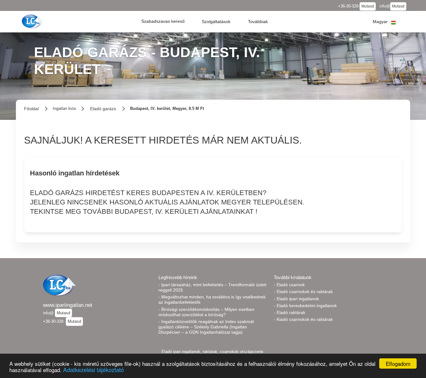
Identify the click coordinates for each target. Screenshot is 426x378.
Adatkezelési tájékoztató (93, 369)
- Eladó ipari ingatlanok (296, 298)
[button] (163, 21)
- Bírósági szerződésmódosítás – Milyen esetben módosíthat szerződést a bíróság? (206, 312)
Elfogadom (398, 363)
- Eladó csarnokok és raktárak (303, 291)
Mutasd (367, 6)
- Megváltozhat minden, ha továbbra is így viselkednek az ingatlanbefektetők (212, 299)
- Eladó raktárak (289, 312)
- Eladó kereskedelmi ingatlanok (305, 305)
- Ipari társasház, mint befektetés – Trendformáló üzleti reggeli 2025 (212, 287)
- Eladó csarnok (289, 284)
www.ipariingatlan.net (67, 305)
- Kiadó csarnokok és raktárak (303, 319)
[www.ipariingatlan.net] (33, 21)
